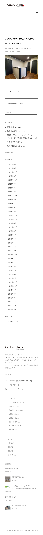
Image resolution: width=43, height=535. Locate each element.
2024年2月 (12, 192)
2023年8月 (12, 200)
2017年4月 (12, 270)
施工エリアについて (15, 426)
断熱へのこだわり (14, 406)
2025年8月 (12, 176)
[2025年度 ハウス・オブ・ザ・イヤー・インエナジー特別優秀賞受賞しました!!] (7, 486)
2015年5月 (12, 306)
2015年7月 (12, 298)
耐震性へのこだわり (15, 418)
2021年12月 (12, 215)
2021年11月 (12, 219)
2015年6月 (12, 302)
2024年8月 (12, 184)
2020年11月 (12, 227)
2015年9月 (12, 290)
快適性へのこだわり (15, 414)
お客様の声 (11, 443)
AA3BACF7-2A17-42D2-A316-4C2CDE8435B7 (20, 41)
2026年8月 (12, 164)
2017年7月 (12, 262)
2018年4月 (12, 247)
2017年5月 (12, 266)
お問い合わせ (12, 455)
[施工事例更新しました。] (7, 479)
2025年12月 (12, 172)
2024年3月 (12, 188)
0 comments (9, 51)
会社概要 (10, 451)
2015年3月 (12, 310)
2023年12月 (12, 196)
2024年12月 (12, 180)
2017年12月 (12, 255)
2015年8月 (12, 294)
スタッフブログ (14, 321)
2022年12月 (12, 203)
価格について (13, 430)
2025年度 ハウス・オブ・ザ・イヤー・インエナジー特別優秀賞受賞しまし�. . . (25, 487)
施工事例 (10, 447)
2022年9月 (12, 207)
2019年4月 (12, 239)
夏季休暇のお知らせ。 (15, 127)
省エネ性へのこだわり (16, 410)
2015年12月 (12, 282)
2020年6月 (12, 231)
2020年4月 (12, 235)
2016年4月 (12, 274)
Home (10, 439)
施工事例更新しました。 (16, 131)
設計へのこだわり (14, 422)
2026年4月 (12, 168)
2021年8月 (12, 223)
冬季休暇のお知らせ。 (15, 142)
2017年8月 (12, 258)
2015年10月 (12, 286)
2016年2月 (12, 278)
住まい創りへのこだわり (17, 402)
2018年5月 (12, 243)
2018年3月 (12, 251)
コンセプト (11, 398)
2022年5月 (12, 211)
